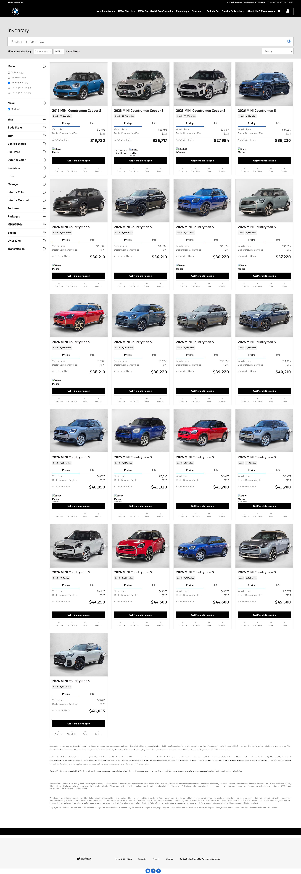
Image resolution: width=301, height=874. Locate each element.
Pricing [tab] (66, 123)
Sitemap (169, 859)
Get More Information (78, 160)
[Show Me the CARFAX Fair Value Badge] (58, 151)
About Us (142, 859)
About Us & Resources (260, 11)
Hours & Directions (123, 859)
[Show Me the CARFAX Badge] (120, 497)
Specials (196, 11)
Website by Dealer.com (92, 859)
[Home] (16, 11)
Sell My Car (213, 11)
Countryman (41, 51)
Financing (181, 11)
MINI (57, 51)
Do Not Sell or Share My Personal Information (200, 859)
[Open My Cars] (287, 11)
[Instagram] (153, 871)
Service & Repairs (232, 11)
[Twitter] (158, 871)
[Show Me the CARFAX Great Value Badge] (135, 151)
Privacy (156, 859)
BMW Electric (125, 11)
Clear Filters (73, 51)
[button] (78, 116)
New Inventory (104, 11)
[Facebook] (147, 871)
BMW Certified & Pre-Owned (154, 11)
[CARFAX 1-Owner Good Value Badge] (182, 151)
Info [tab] (92, 123)
